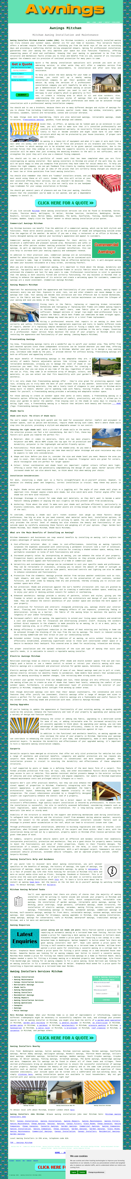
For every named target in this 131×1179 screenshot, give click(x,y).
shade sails (115, 423)
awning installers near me (61, 943)
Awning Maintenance (92, 1121)
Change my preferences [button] (96, 1172)
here (12, 885)
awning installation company (59, 103)
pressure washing (97, 1025)
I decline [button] (82, 1172)
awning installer (76, 651)
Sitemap (11, 1160)
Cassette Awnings (49, 1126)
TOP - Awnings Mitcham (21, 1143)
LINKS (94, 22)
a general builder (69, 1023)
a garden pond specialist (108, 1020)
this (57, 880)
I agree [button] (74, 1172)
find (18, 1051)
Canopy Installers (87, 1131)
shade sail (45, 515)
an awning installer (35, 1020)
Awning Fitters (112, 1121)
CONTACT (107, 22)
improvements (85, 1015)
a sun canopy (102, 938)
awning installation (43, 540)
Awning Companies (111, 1126)
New (24, 1160)
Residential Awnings (109, 1131)
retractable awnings (81, 913)
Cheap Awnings (38, 1124)
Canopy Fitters (74, 1124)
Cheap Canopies (104, 1124)
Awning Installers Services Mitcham (36, 971)
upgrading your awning (95, 724)
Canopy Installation (27, 1121)
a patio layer (43, 1028)
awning (38, 51)
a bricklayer (70, 1028)
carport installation (43, 827)
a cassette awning (89, 948)
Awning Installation (51, 1121)
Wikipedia (93, 869)
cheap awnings (17, 918)
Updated (29, 1160)
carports (25, 754)
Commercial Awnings (89, 1126)
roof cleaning (98, 1028)
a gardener (42, 1025)
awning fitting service (90, 907)
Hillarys (51, 885)
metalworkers (68, 1025)
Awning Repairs (71, 1121)
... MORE (116, 404)
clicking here (25, 1074)
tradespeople (27, 1018)
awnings (113, 108)
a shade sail (104, 520)
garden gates (16, 1025)
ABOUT (100, 22)
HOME (88, 22)
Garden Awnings (69, 1126)
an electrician (100, 1023)
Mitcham (36, 211)
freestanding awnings (33, 120)
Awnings (51, 1124)
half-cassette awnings (31, 913)
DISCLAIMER (116, 22)
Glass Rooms (89, 1124)
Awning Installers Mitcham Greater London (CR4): (35, 40)
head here (34, 882)
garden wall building (34, 1023)
